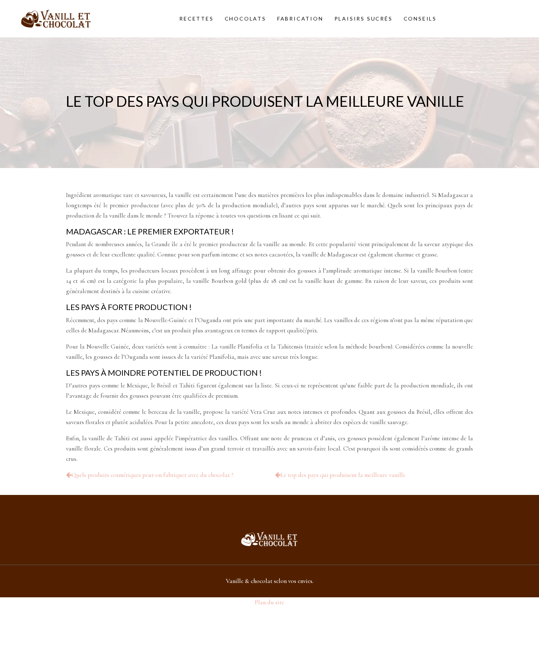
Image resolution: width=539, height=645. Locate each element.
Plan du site (269, 602)
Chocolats (245, 18)
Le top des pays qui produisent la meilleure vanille (343, 475)
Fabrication (300, 18)
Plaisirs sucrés (363, 18)
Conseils (420, 18)
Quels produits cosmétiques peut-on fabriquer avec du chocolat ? (153, 475)
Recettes (196, 18)
